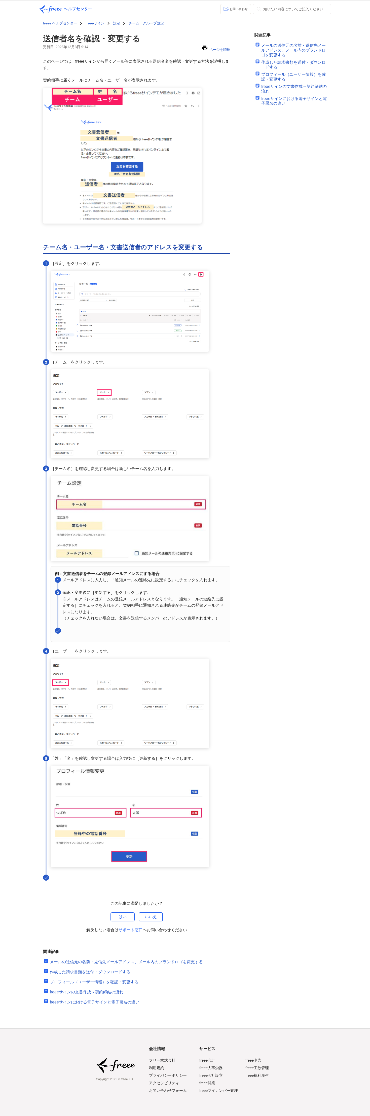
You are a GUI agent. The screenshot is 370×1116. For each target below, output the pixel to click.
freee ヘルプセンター (60, 23)
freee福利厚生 (257, 1075)
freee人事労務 (211, 1068)
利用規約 (156, 1068)
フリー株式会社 (162, 1060)
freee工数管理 (257, 1068)
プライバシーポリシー (168, 1075)
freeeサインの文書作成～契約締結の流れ (86, 992)
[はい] (122, 916)
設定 (116, 23)
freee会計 (207, 1060)
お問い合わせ (239, 9)
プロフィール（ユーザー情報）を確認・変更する (94, 982)
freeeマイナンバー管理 (218, 1090)
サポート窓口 (131, 930)
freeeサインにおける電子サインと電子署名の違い (94, 1002)
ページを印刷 (219, 50)
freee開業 (207, 1083)
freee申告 (253, 1060)
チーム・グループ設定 (146, 23)
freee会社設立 (211, 1075)
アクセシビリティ (164, 1083)
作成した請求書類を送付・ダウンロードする (90, 972)
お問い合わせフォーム (168, 1090)
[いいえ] (151, 916)
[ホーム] (65, 9)
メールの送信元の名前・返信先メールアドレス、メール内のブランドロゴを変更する (126, 962)
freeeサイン (95, 23)
